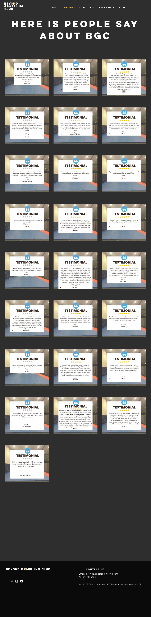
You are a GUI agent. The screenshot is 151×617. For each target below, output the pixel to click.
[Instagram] (17, 581)
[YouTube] (22, 581)
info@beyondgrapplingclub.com (102, 574)
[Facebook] (12, 581)
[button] (82, 7)
